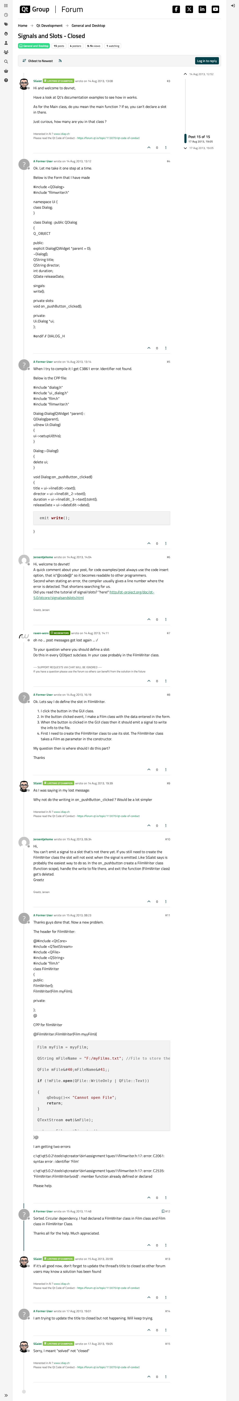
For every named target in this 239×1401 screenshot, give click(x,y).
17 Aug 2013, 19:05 (100, 1343)
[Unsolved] (6, 80)
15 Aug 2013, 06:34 (79, 839)
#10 (167, 839)
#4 (168, 161)
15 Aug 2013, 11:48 (78, 1211)
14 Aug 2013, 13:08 (100, 81)
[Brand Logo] (51, 9)
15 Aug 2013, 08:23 (78, 915)
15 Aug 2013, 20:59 (100, 1258)
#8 (168, 694)
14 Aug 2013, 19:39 (100, 783)
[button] (6, 1395)
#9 (168, 783)
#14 (167, 1311)
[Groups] (6, 52)
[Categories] (6, 5)
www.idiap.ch (62, 133)
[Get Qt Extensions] (6, 71)
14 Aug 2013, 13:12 (78, 161)
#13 (167, 1258)
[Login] (233, 5)
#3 (168, 81)
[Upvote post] (149, 147)
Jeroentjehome (43, 557)
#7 (168, 633)
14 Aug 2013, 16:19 (78, 694)
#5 (168, 361)
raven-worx (41, 633)
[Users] (6, 43)
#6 (168, 557)
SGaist (37, 81)
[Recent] (6, 15)
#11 (167, 915)
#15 (167, 1343)
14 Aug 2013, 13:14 (78, 361)
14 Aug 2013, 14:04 (79, 557)
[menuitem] (233, 5)
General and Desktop (36, 46)
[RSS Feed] (60, 60)
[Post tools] (166, 147)
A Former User (43, 161)
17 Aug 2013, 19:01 (78, 1311)
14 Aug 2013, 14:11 (96, 633)
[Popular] (6, 33)
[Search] (6, 61)
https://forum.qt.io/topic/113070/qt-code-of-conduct (108, 138)
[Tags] (6, 24)
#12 (167, 1211)
